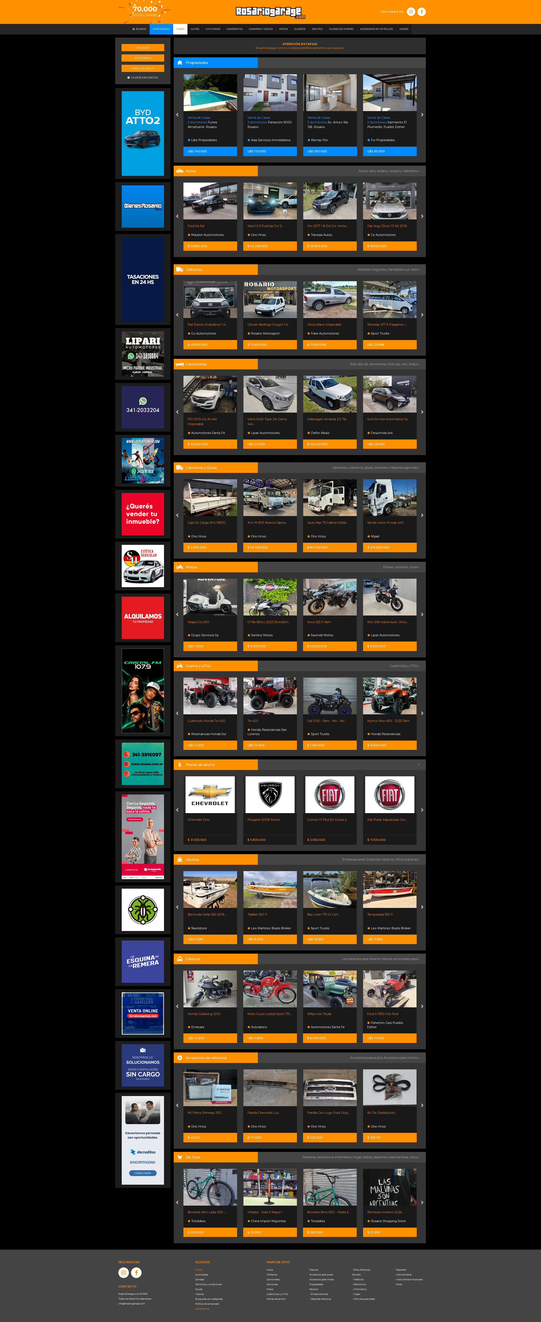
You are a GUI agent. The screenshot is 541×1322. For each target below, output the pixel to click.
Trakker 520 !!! (197, 914)
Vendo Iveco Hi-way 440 (265, 523)
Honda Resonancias (265, 734)
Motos (270, 1289)
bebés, (368, 1157)
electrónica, (326, 1157)
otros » (414, 1157)
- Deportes (400, 1269)
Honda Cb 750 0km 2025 (385, 622)
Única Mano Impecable (204, 324)
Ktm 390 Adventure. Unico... (268, 622)
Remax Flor (199, 140)
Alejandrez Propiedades (388, 140)
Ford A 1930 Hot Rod (322, 1014)
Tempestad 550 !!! (320, 914)
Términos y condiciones (208, 1284)
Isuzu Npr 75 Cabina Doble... (207, 523)
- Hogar (356, 1294)
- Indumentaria (403, 1274)
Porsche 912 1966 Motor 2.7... (388, 1014)
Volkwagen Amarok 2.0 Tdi (206, 419)
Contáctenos (202, 1308)
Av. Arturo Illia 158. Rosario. (208, 122)
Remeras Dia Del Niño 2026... (388, 1212)
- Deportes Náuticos (320, 1298)
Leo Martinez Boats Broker (210, 928)
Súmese (199, 1279)
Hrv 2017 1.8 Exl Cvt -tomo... (207, 226)
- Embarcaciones (318, 1294)
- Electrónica (359, 1284)
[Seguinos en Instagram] (411, 11)
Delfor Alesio (200, 433)
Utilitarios (272, 1274)
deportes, (381, 1157)
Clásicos (313, 1269)
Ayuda (198, 1289)
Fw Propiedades (262, 140)
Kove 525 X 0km (199, 622)
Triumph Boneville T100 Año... (329, 622)
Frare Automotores (204, 333)
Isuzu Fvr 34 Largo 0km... (385, 523)
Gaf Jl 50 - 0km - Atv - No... (207, 721)
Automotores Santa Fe (267, 1027)
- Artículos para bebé (363, 1298)
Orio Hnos (377, 333)
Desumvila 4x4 (261, 433)
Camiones (272, 1284)
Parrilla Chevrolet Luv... (204, 1113)
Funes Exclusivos (383, 1027)
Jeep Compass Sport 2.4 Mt (387, 419)
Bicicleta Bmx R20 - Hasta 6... (269, 1212)
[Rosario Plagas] (143, 909)
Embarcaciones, (354, 859)
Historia (199, 1294)
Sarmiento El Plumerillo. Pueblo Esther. (267, 122)
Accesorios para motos (400, 1058)
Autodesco (198, 1027)
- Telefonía (358, 1279)
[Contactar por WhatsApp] (143, 206)
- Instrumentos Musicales (409, 1279)
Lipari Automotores (324, 235)
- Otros (398, 1284)
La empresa (201, 1274)
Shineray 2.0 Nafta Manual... (387, 324)
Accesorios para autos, (367, 1058)
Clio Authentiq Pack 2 (383, 226)
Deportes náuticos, (381, 859)
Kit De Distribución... (322, 1113)
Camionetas (273, 1279)
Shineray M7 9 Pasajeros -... (267, 324)
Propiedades (316, 1284)
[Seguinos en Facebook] (421, 12)
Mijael (255, 536)
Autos (270, 1269)
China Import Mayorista (208, 1221)
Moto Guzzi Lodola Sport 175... (210, 1014)
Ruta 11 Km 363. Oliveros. (389, 122)
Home (198, 1269)
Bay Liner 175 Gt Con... (263, 914)
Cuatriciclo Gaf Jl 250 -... (324, 721)
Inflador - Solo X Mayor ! (205, 1212)
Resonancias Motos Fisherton (383, 633)
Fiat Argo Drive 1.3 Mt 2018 (267, 226)
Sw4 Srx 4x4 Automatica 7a (267, 419)
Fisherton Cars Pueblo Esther (325, 1025)
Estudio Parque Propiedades (320, 138)
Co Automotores (263, 235)
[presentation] (177, 115)
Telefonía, (309, 1157)
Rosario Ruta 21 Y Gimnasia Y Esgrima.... (328, 122)
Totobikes (257, 1221)
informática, (344, 1157)
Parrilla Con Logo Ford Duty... (268, 1113)
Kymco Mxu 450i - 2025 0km (268, 721)
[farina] (143, 279)
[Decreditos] (143, 1140)
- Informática (359, 1289)
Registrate (143, 58)
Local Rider (378, 928)
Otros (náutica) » (407, 859)
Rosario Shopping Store (328, 1221)
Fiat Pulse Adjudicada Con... (267, 820)
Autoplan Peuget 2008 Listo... (389, 820)
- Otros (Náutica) (361, 1269)
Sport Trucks (259, 333)
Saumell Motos (201, 635)
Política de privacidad (207, 1303)
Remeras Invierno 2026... (325, 1212)
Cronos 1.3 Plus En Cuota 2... (207, 820)
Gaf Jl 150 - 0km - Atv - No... (387, 721)
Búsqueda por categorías (209, 1298)
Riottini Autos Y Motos (323, 419)
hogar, (358, 1157)
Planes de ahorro (276, 1298)
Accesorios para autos (321, 1274)
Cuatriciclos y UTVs (277, 1294)
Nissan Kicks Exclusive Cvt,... (327, 226)
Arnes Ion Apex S (379, 914)
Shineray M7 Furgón (322, 324)
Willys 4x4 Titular (259, 1014)
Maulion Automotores (386, 433)
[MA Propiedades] (143, 514)
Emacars (377, 235)
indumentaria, (399, 1157)
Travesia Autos (201, 235)
